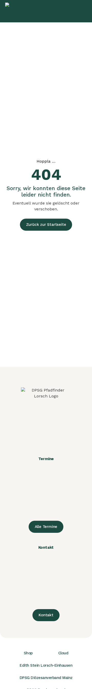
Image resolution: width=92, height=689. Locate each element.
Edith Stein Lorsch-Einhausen (46, 665)
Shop (28, 653)
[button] (82, 11)
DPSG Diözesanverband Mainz (46, 677)
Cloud (63, 653)
